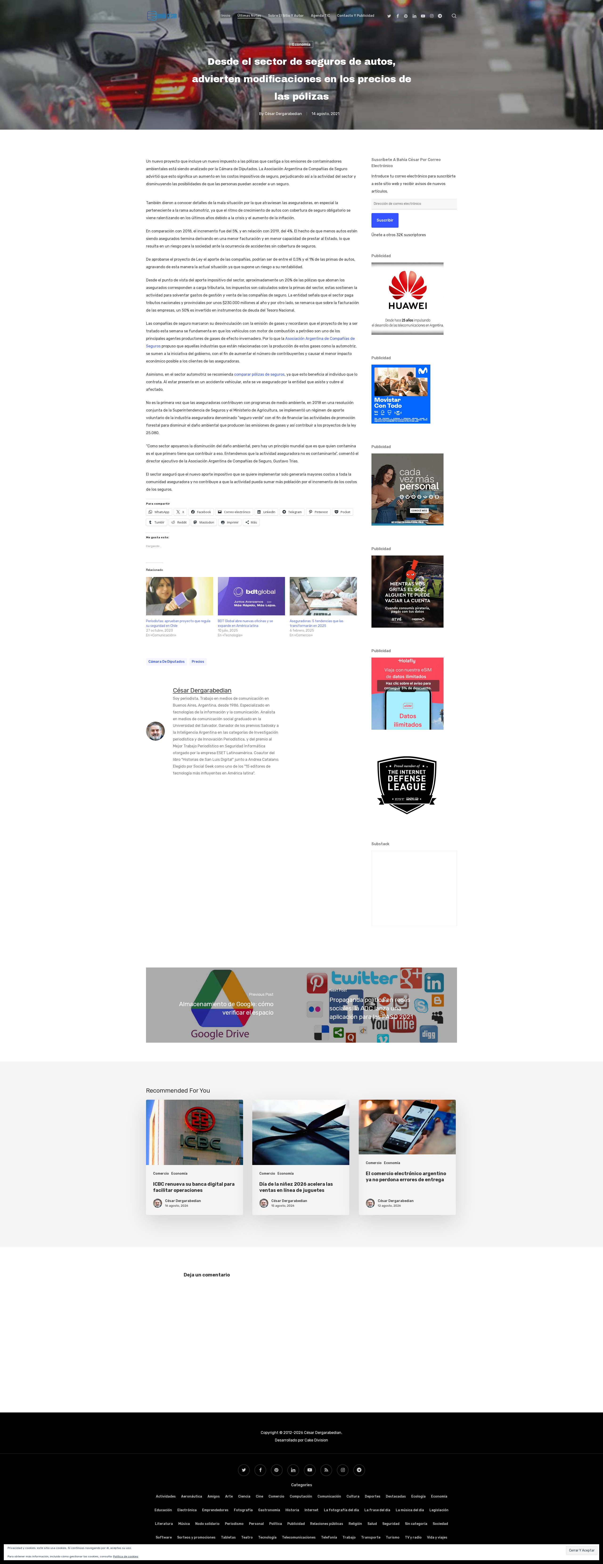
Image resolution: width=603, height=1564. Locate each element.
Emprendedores (215, 1510)
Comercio (161, 1174)
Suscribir (385, 220)
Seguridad (390, 1524)
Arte (229, 1496)
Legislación (438, 1510)
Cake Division (316, 1440)
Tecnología (267, 1537)
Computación (301, 1496)
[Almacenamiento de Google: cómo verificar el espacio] (224, 1005)
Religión (355, 1524)
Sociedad (440, 1524)
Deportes (372, 1496)
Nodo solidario (207, 1524)
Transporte (370, 1537)
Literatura (164, 1524)
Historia (292, 1510)
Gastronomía (269, 1510)
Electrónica (187, 1510)
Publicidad (296, 1524)
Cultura (352, 1496)
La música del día (410, 1510)
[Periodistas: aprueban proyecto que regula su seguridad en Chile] (179, 596)
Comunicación (329, 1496)
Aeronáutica (191, 1496)
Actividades (166, 1496)
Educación (163, 1510)
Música (184, 1524)
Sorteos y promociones (196, 1537)
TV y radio (413, 1537)
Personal (256, 1524)
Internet (311, 1510)
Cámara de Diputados (166, 662)
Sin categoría (416, 1524)
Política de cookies (125, 1556)
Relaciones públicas (326, 1524)
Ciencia (244, 1496)
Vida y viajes (437, 1537)
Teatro (247, 1537)
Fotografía (243, 1510)
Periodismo (234, 1524)
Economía (301, 44)
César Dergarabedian (283, 113)
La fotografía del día (341, 1510)
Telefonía (329, 1537)
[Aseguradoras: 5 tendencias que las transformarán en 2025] (323, 596)
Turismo (392, 1537)
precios (198, 662)
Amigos (214, 1496)
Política (275, 1524)
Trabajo (349, 1537)
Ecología (418, 1496)
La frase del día (377, 1510)
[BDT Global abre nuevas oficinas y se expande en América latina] (251, 596)
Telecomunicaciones (299, 1537)
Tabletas (228, 1537)
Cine (259, 1496)
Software (164, 1537)
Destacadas (396, 1496)
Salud (372, 1524)
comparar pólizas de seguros (259, 374)
